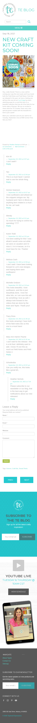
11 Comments (7, 146)
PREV (10, 480)
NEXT (26, 480)
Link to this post (8, 148)
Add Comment (19, 146)
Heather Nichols (14, 144)
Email (4, 423)
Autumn (8, 468)
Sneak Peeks (23, 468)
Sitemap (6, 664)
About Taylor (7, 658)
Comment (6, 438)
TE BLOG (26, 10)
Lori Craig (21, 100)
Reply (8, 164)
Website (5, 430)
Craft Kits (15, 468)
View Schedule (18, 592)
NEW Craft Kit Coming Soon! (18, 45)
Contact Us (7, 661)
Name (4, 415)
